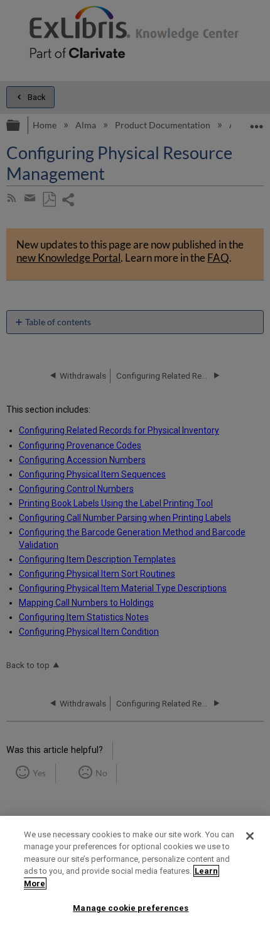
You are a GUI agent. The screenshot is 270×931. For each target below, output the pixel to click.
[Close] (250, 836)
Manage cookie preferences (130, 908)
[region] (135, 873)
